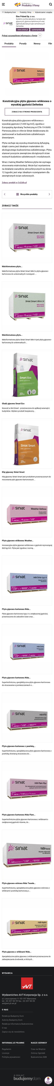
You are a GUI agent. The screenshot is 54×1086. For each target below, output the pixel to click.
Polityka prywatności (11, 1057)
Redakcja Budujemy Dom (13, 1016)
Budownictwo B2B (39, 1057)
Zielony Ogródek (38, 1053)
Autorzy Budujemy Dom (12, 1020)
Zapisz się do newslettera (13, 1032)
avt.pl (14, 1003)
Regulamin (6, 1049)
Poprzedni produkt (6, 194)
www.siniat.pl (23, 30)
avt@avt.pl (7, 1003)
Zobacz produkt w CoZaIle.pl (14, 182)
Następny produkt (48, 194)
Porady (22, 43)
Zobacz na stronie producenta (27, 112)
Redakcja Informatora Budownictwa (17, 1024)
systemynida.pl (37, 30)
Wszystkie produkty (29, 194)
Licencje (5, 1053)
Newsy (37, 43)
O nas (4, 1028)
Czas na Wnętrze (38, 1049)
